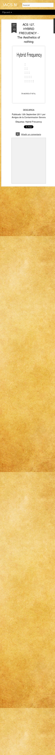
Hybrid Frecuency (33, 121)
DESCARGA (28, 109)
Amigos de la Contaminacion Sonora (29, 117)
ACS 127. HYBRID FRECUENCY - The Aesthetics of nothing (28, 33)
